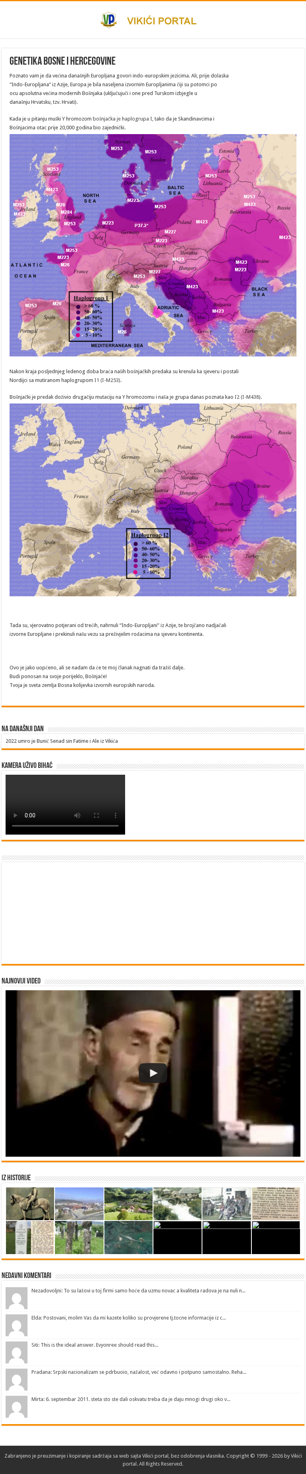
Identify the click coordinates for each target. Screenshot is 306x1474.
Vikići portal (155, 1456)
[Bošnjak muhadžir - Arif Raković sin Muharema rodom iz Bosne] (153, 1073)
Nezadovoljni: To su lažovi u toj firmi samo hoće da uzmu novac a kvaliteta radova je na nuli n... (138, 1291)
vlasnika (215, 1456)
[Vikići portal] (153, 18)
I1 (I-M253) (107, 380)
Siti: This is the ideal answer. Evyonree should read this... (94, 1345)
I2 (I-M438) (248, 397)
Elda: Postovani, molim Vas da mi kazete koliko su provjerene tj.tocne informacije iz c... (128, 1318)
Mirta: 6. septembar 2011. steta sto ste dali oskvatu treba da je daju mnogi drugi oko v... (130, 1399)
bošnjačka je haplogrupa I (122, 119)
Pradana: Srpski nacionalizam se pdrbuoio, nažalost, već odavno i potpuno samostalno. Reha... (138, 1372)
